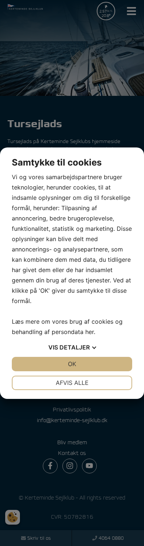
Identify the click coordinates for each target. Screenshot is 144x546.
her (89, 331)
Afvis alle (72, 382)
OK (72, 364)
